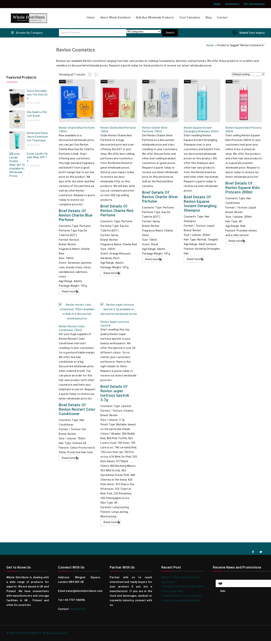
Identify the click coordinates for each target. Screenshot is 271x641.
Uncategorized (21, 67)
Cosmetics (232, 4)
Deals (217, 4)
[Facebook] (253, 552)
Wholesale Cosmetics (25, 44)
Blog (208, 17)
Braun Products (22, 48)
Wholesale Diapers (23, 53)
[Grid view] (90, 75)
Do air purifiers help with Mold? (180, 600)
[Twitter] (261, 552)
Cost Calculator (190, 17)
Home (91, 17)
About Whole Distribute (115, 17)
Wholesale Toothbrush (26, 62)
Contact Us (77, 609)
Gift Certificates (254, 4)
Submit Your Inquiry (252, 32)
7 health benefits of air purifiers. (182, 595)
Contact (222, 17)
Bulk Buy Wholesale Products (155, 17)
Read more (69, 291)
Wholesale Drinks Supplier (28, 58)
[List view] (96, 75)
